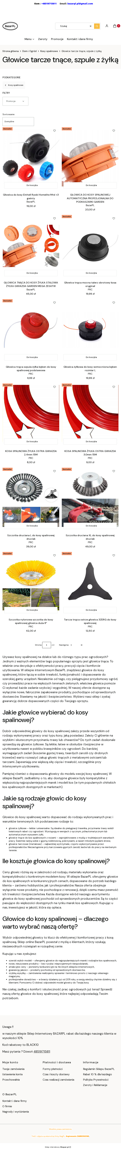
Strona (38, 645)
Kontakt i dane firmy (14, 1101)
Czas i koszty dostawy (56, 1074)
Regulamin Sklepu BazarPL (99, 1069)
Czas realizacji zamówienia (58, 1079)
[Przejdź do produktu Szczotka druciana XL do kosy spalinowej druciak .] (90, 498)
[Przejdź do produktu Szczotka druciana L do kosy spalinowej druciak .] (31, 498)
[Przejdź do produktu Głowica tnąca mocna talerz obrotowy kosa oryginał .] (90, 246)
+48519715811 (49, 3)
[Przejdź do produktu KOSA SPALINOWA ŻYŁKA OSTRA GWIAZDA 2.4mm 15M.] (31, 414)
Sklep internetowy (57, 1147)
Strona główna (10, 51)
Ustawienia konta (12, 1074)
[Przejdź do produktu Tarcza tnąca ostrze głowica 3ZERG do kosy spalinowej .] (90, 583)
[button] (97, 26)
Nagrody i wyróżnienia (15, 1111)
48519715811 (42, 1052)
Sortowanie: (9, 114)
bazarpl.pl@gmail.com (80, 3)
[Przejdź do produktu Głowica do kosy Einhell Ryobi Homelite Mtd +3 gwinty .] (31, 158)
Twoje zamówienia (13, 1069)
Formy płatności (53, 1069)
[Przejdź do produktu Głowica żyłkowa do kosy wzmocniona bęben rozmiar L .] (90, 330)
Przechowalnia (11, 1079)
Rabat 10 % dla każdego (97, 1074)
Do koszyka (32, 185)
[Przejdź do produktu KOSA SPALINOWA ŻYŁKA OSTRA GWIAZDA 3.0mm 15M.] (90, 414)
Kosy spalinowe (49, 51)
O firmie (7, 1106)
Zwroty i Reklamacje (95, 1085)
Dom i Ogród (29, 51)
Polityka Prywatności (95, 1079)
